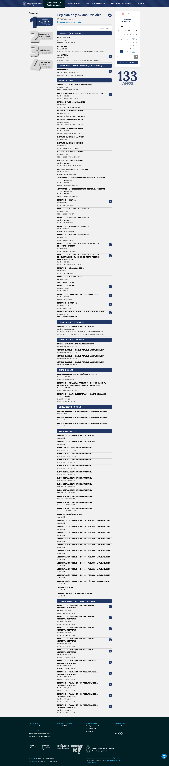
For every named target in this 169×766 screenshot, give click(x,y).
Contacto (140, 3)
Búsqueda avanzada (127, 63)
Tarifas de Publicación (64, 726)
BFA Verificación (91, 729)
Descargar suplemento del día (69, 22)
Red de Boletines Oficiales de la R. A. (40, 734)
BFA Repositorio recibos (93, 726)
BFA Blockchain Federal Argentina (39, 736)
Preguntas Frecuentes (121, 3)
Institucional (74, 3)
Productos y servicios (95, 3)
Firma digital (90, 731)
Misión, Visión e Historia (36, 726)
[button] (105, 28)
